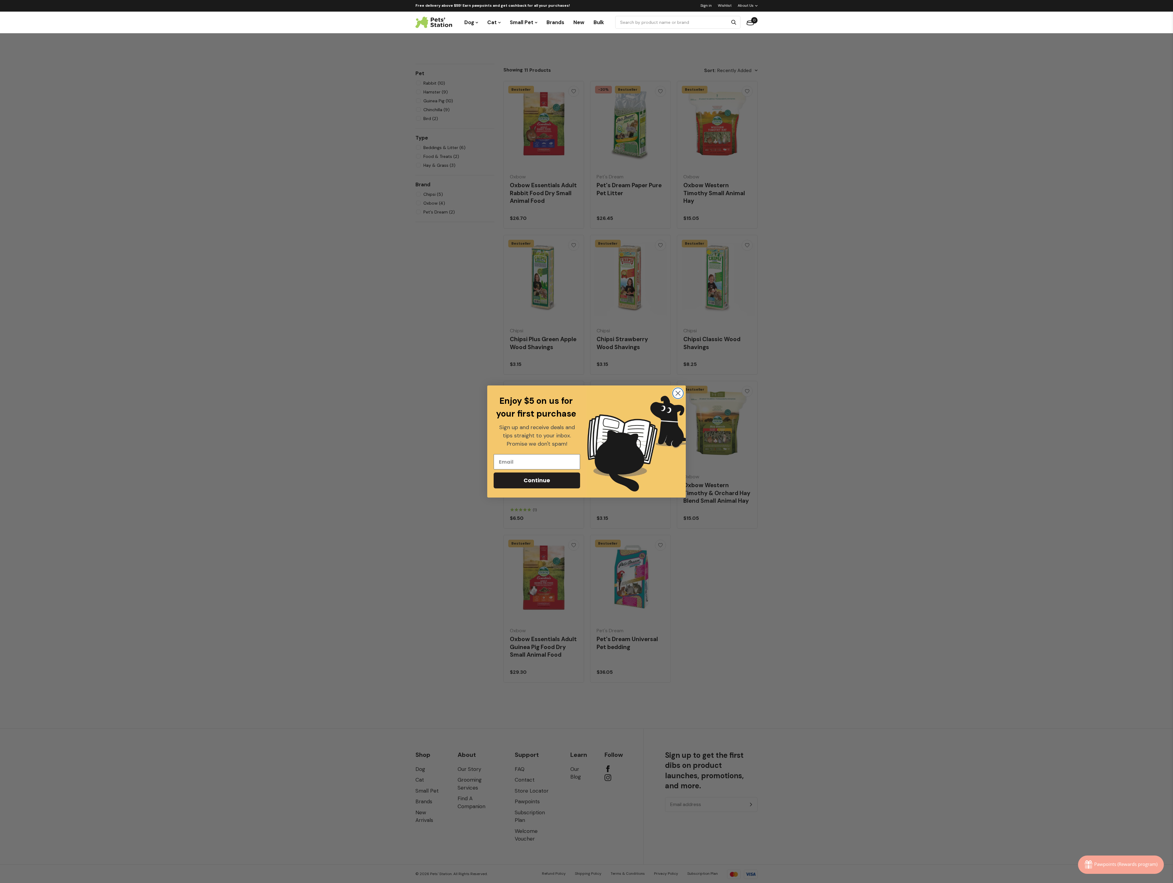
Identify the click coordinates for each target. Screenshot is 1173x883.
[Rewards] (1121, 865)
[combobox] (672, 22)
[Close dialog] (678, 393)
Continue (537, 480)
